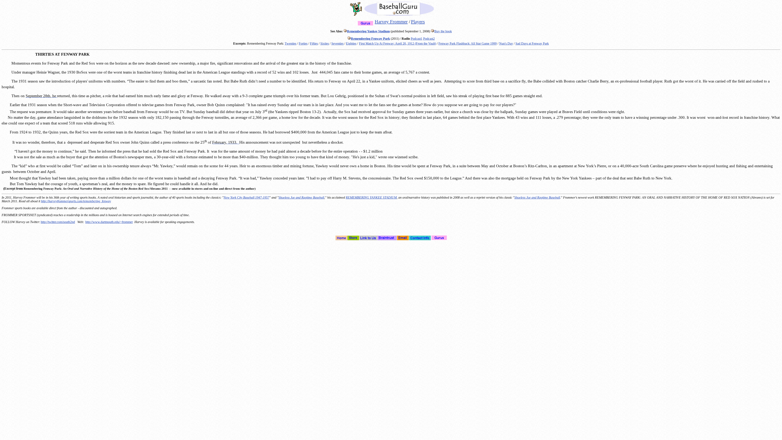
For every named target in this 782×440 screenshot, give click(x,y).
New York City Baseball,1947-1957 (246, 197)
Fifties (314, 43)
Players (418, 21)
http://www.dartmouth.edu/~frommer (109, 222)
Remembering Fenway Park (370, 38)
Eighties (351, 43)
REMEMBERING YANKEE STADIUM (371, 197)
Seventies (337, 43)
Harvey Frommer (391, 21)
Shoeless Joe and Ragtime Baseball (301, 197)
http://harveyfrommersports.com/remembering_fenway (76, 201)
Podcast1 (416, 38)
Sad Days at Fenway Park (532, 43)
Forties (303, 43)
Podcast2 (429, 38)
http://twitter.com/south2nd (58, 222)
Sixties (324, 43)
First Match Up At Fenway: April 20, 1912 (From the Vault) (397, 43)
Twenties (290, 43)
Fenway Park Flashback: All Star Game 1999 (467, 43)
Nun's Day (506, 43)
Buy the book (443, 31)
